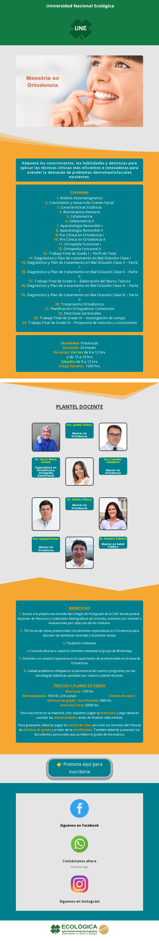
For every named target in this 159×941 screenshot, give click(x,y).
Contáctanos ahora (79, 861)
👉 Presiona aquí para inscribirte (79, 768)
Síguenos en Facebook (79, 825)
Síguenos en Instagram (80, 901)
